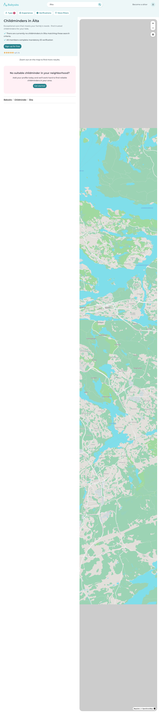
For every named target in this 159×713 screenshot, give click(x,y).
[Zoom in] (153, 23)
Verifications (45, 13)
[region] (118, 365)
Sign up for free (12, 46)
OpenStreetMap (147, 709)
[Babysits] (11, 4)
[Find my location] (153, 34)
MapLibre (137, 709)
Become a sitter (139, 4)
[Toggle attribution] (154, 708)
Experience (27, 13)
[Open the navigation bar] (153, 4)
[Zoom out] (153, 28)
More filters (63, 13)
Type (11, 13)
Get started (39, 86)
